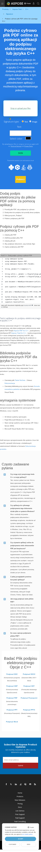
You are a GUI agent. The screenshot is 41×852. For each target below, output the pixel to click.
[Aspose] (15, 3)
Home (20, 793)
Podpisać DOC (12, 674)
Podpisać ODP (12, 686)
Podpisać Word (12, 722)
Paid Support (20, 818)
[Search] (38, 3)
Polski (28, 3)
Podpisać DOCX (29, 674)
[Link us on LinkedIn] (15, 784)
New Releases (20, 800)
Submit (20, 765)
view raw (37, 305)
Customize (12, 844)
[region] (20, 280)
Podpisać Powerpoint (29, 698)
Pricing (20, 803)
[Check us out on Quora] (25, 784)
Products (20, 796)
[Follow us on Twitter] (11, 784)
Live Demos (19, 811)
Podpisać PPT (12, 710)
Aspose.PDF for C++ (21, 331)
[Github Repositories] (30, 784)
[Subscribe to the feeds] (35, 784)
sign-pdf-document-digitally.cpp (12, 305)
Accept (20, 839)
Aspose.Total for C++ (18, 333)
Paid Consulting (20, 821)
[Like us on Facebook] (6, 784)
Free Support (20, 814)
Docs (20, 807)
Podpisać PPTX (29, 710)
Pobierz (20, 179)
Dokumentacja (10, 383)
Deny (28, 844)
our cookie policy (27, 834)
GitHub (5, 307)
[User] (33, 3)
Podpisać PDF (11, 698)
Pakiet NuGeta (20, 380)
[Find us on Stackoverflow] (20, 784)
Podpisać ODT (29, 686)
